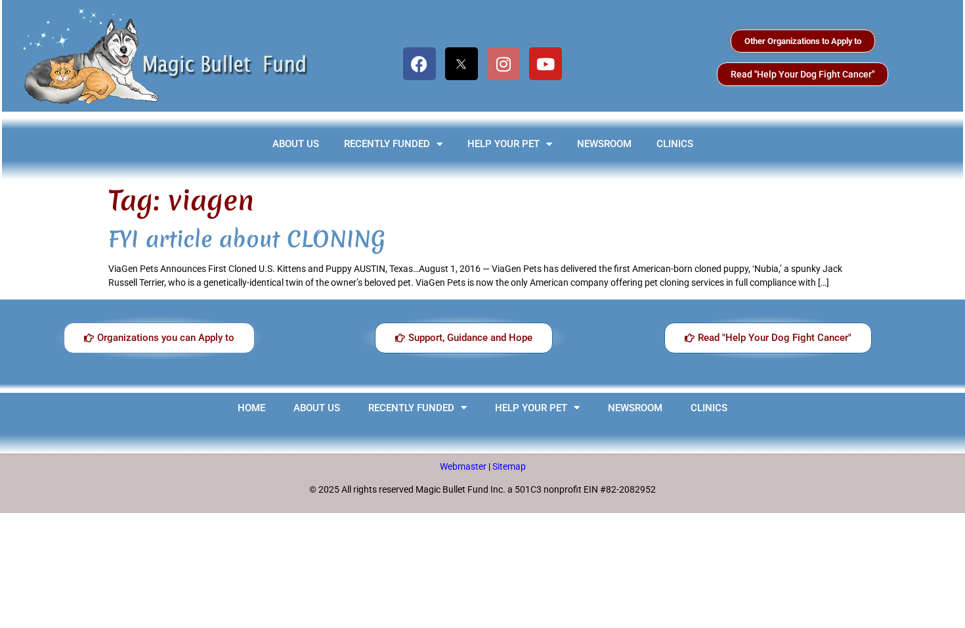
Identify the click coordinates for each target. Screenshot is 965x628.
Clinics (674, 144)
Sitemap (509, 466)
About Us (295, 144)
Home (251, 408)
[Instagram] (503, 63)
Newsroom (604, 144)
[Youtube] (545, 63)
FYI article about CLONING (246, 239)
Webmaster (464, 466)
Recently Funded (387, 144)
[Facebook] (419, 63)
